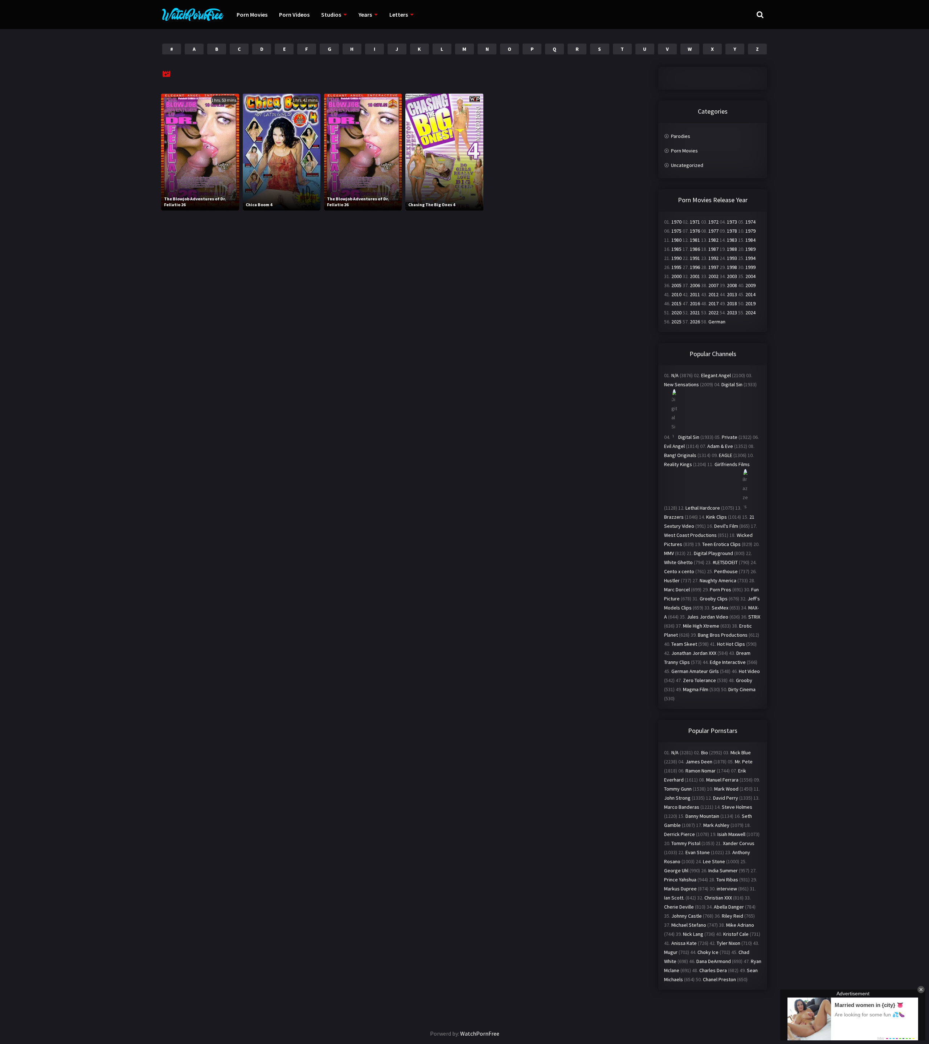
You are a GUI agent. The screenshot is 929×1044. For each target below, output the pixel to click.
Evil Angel (674, 446)
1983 (732, 240)
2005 (676, 285)
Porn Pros (720, 589)
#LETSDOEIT (725, 562)
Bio (704, 752)
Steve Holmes (737, 807)
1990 (676, 258)
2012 (713, 294)
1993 (732, 258)
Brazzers (674, 517)
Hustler (672, 580)
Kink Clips (716, 517)
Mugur (671, 952)
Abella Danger (729, 907)
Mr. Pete (744, 761)
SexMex (720, 607)
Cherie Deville (679, 907)
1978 (732, 231)
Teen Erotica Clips (721, 544)
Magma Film (695, 689)
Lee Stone (714, 861)
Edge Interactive (728, 662)
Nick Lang (693, 934)
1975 (676, 231)
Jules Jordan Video (707, 616)
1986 (695, 249)
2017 (713, 303)
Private (729, 437)
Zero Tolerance (699, 680)
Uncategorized (687, 165)
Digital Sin (731, 384)
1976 (695, 231)
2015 (676, 303)
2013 (732, 294)
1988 (732, 249)
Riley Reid (732, 916)
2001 (695, 276)
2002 (713, 276)
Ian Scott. (674, 897)
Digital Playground (713, 553)
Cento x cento (679, 571)
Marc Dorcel (677, 589)
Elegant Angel (716, 375)
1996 (695, 267)
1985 (676, 249)
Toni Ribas (727, 879)
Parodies (680, 136)
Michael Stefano (688, 925)
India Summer (723, 870)
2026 (695, 321)
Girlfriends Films (732, 464)
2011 (695, 294)
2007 (713, 285)
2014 (750, 294)
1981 (695, 240)
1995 (676, 267)
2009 (750, 285)
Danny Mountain (702, 816)
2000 (676, 276)
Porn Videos (294, 14)
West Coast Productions (690, 535)
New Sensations (681, 384)
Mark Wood (726, 789)
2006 (695, 285)
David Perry (725, 798)
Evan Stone (698, 852)
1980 (676, 240)
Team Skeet (684, 644)
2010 (676, 294)
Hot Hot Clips (731, 644)
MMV (669, 553)
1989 (750, 249)
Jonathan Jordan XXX (693, 653)
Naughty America (718, 580)
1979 (750, 231)
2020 (676, 312)
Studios (331, 14)
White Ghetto (678, 562)
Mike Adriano (740, 925)
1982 (713, 240)
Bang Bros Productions (723, 635)
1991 (695, 258)
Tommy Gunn (678, 789)
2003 (732, 276)
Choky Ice (708, 952)
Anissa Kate (684, 943)
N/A (675, 375)
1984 (750, 240)
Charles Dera (713, 970)
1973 (732, 222)
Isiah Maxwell (731, 834)
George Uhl (676, 870)
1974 (750, 222)
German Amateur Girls (695, 671)
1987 (713, 249)
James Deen (699, 761)
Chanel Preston (719, 979)
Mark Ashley (716, 825)
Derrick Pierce (679, 834)
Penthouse (726, 571)
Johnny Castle (686, 916)
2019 (750, 303)
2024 (750, 312)
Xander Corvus (738, 843)
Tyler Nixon (728, 943)
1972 (713, 222)
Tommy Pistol (685, 843)
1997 (713, 267)
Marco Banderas (681, 807)
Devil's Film (726, 526)
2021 (695, 312)
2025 (676, 321)
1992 (713, 258)
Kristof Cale (736, 934)
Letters (398, 14)
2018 (732, 303)
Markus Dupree (680, 888)
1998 (732, 267)
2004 (750, 276)
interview (727, 888)
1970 (676, 222)
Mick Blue (740, 752)
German (716, 321)
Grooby (744, 680)
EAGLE (725, 455)
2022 (713, 312)
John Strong (677, 798)
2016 (695, 303)
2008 (732, 285)
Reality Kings (678, 464)
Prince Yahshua (680, 879)
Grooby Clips (714, 598)
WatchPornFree (479, 1033)
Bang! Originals (680, 455)
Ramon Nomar (701, 770)
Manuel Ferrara (722, 779)
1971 (695, 222)
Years (365, 14)
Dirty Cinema (742, 689)
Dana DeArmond (713, 961)
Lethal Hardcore (703, 508)
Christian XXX (718, 897)
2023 (732, 312)
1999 (750, 267)
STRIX (754, 616)
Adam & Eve (720, 446)
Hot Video (749, 671)
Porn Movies (252, 14)
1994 (750, 258)
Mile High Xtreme (701, 626)
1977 (713, 231)
